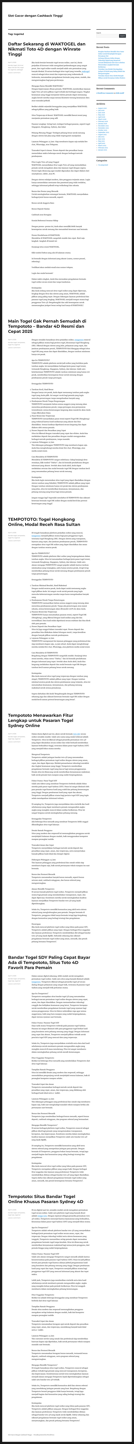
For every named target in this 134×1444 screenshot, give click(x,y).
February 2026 (103, 121)
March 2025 (102, 145)
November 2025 (103, 128)
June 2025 (101, 139)
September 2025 (103, 132)
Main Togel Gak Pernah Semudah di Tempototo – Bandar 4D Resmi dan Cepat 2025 (47, 326)
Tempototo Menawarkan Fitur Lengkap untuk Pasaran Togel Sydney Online (40, 720)
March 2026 (102, 119)
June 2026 (101, 113)
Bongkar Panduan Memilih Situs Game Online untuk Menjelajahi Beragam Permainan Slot (111, 54)
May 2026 (101, 115)
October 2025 (102, 130)
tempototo (79, 340)
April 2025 (101, 143)
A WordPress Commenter (104, 93)
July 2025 (101, 137)
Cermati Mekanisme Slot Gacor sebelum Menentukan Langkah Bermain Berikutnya (111, 65)
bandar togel (12, 65)
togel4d (13, 70)
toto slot (76, 734)
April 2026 (101, 117)
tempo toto (42, 1216)
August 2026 (102, 108)
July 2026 (101, 110)
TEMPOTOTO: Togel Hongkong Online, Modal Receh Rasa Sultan (44, 522)
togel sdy (11, 739)
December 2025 (103, 126)
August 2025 (102, 134)
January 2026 (102, 124)
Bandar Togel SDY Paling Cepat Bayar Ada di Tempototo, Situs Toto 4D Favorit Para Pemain (49, 962)
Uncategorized (103, 165)
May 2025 (101, 141)
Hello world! (120, 93)
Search (98, 33)
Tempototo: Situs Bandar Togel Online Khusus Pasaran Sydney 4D (45, 1199)
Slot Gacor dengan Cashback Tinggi (35, 15)
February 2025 (103, 148)
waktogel (86, 71)
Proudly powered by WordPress (44, 1435)
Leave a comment (14, 72)
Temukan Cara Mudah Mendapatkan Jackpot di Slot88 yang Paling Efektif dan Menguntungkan (111, 71)
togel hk (11, 344)
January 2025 (102, 150)
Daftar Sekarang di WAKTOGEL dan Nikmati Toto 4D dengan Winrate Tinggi (47, 49)
